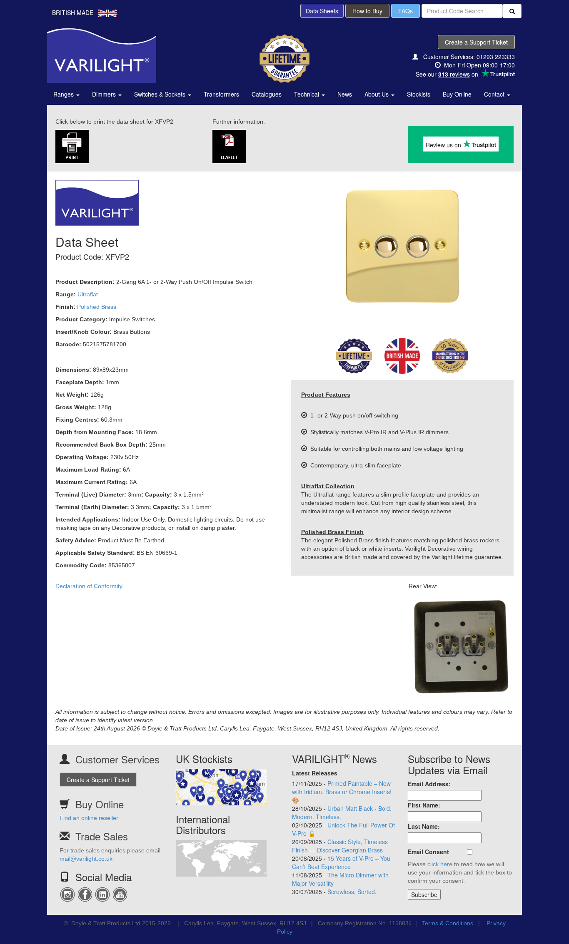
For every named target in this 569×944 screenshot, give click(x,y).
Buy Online (457, 94)
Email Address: (429, 784)
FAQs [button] (405, 11)
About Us (377, 94)
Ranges (64, 94)
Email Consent (428, 851)
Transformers (221, 94)
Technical (307, 94)
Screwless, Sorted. (352, 891)
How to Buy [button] (367, 11)
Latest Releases (314, 773)
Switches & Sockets (160, 94)
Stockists (418, 94)
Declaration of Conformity (88, 586)
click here (439, 864)
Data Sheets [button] (322, 11)
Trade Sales (101, 836)
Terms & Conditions (447, 923)
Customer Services (117, 759)
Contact (495, 94)
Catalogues (267, 94)
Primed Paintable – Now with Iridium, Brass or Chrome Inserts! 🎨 (342, 791)
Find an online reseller (89, 818)
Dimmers (104, 94)
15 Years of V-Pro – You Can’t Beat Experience (341, 862)
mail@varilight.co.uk (86, 858)
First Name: (424, 805)
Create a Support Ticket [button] (476, 42)
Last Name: (424, 826)
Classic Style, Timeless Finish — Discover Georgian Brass (340, 845)
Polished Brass (96, 306)
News (344, 94)
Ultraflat (87, 294)
